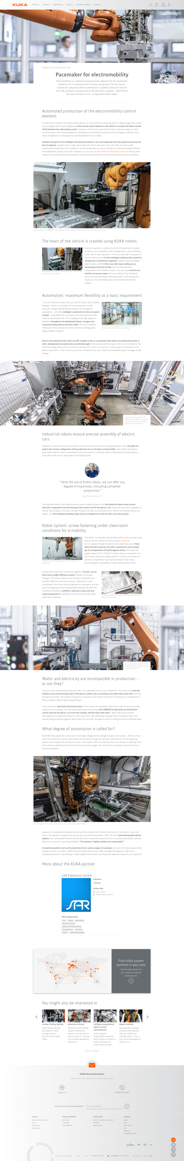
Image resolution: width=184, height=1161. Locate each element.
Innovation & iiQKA (82, 5)
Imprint (78, 1156)
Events (125, 1123)
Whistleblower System (130, 1133)
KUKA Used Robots (67, 1125)
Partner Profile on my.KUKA (104, 894)
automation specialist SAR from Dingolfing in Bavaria (105, 152)
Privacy (85, 1156)
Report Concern (36, 1128)
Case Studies (65, 1123)
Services (69, 5)
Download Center (97, 1125)
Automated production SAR (60, 68)
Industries (45, 5)
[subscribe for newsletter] (126, 1106)
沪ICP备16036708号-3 (97, 1156)
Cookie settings (136, 1156)
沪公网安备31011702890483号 (119, 1156)
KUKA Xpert (96, 1123)
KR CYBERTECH (106, 553)
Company (97, 5)
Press (125, 1128)
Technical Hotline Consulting (39, 1120)
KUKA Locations (128, 1125)
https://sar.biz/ (101, 892)
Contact (34, 1123)
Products (35, 5)
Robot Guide (65, 1120)
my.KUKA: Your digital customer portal (103, 1120)
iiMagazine (127, 1131)
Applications (57, 5)
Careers (126, 1120)
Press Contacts (36, 1125)
